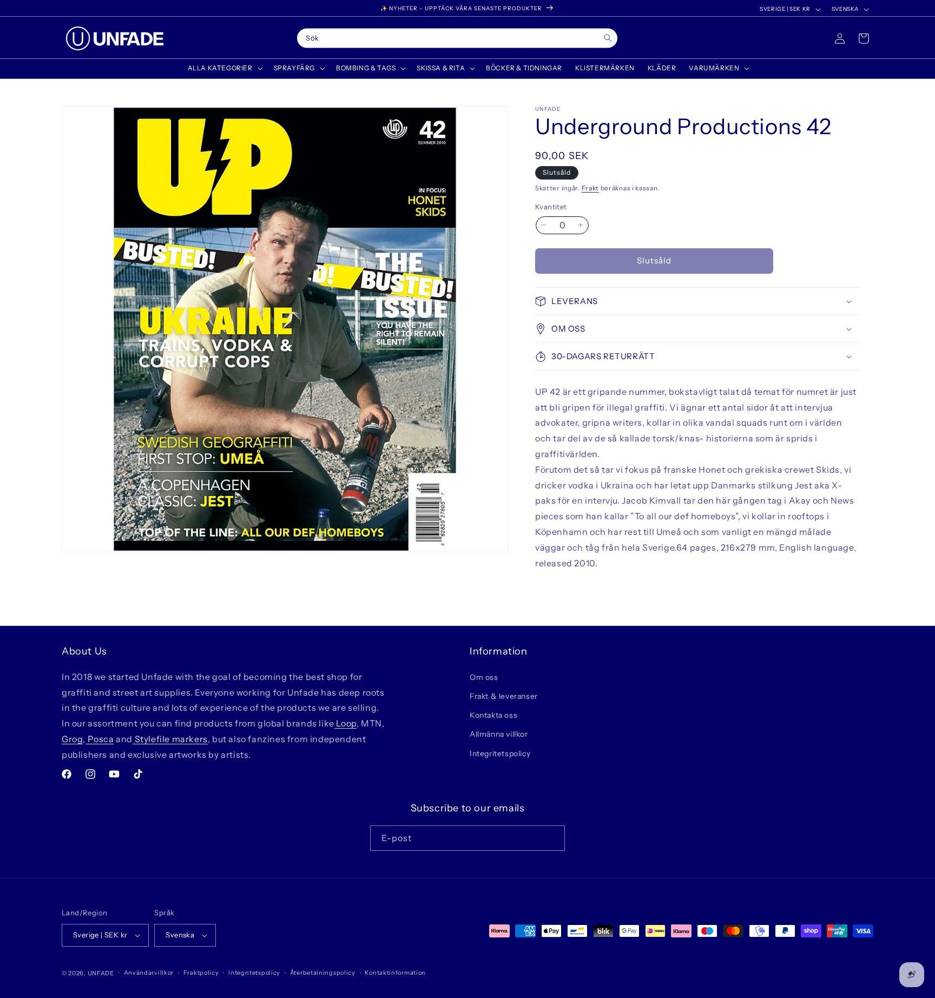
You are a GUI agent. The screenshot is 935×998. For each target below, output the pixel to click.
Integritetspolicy (500, 753)
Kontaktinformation (395, 972)
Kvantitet (551, 206)
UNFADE (101, 973)
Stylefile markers (170, 738)
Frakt (591, 188)
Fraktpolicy (201, 972)
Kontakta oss (493, 714)
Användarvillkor (149, 972)
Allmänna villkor (499, 734)
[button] (224, 68)
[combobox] (457, 38)
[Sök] (607, 38)
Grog (72, 738)
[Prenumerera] (552, 838)
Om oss (484, 677)
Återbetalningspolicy (322, 972)
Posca (99, 738)
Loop (345, 722)
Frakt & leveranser (504, 695)
